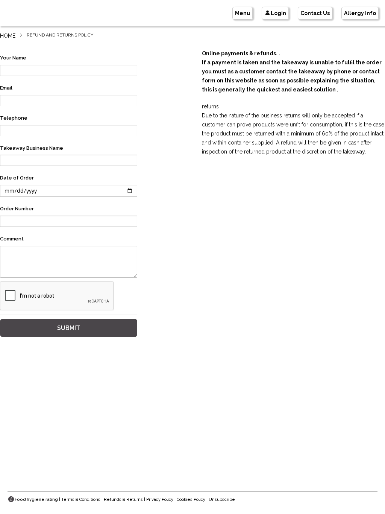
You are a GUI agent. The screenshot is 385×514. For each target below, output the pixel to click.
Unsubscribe (222, 499)
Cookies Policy (191, 499)
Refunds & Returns (123, 499)
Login (278, 13)
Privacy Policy (159, 499)
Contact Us (315, 13)
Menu (242, 13)
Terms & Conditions (80, 499)
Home (7, 36)
